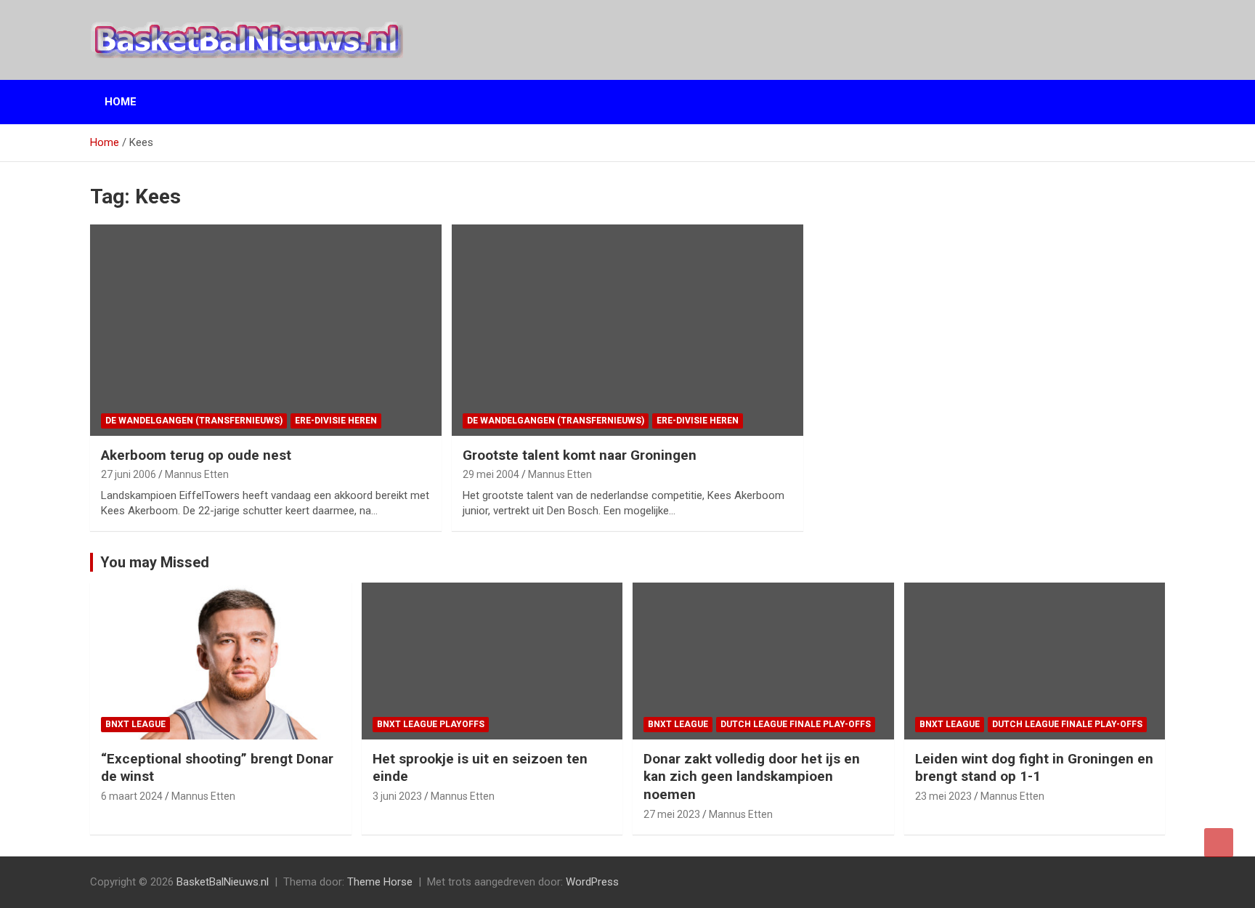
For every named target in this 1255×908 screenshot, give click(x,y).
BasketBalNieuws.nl (222, 881)
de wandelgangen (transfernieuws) (194, 421)
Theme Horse (380, 881)
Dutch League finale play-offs (795, 724)
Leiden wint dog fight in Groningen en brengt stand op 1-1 (1034, 767)
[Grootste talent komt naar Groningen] (627, 330)
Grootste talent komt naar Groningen (579, 455)
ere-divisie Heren (336, 421)
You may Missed (154, 562)
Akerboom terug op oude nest (196, 455)
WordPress (592, 881)
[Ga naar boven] (1218, 842)
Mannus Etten (197, 474)
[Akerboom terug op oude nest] (266, 330)
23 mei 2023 (943, 796)
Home (121, 101)
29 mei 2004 (491, 474)
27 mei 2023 (671, 814)
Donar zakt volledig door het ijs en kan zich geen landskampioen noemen (751, 776)
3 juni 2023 (397, 796)
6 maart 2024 (132, 796)
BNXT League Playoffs (430, 724)
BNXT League (135, 724)
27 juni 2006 (128, 474)
